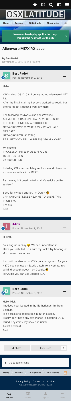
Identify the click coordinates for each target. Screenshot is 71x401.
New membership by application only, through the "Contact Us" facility (35, 36)
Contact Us (38, 381)
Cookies (51, 381)
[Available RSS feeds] (65, 372)
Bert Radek (12, 58)
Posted (27, 77)
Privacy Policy (22, 381)
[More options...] (64, 76)
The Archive (33, 61)
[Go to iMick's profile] (6, 226)
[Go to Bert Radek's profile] (6, 75)
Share (17, 348)
